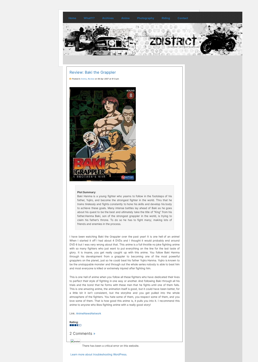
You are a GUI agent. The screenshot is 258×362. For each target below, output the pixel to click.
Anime (125, 18)
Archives (108, 18)
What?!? (89, 18)
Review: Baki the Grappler (93, 72)
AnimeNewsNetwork (88, 313)
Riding (166, 18)
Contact (183, 18)
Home (72, 18)
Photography (145, 18)
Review (91, 79)
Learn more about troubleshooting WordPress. (98, 354)
